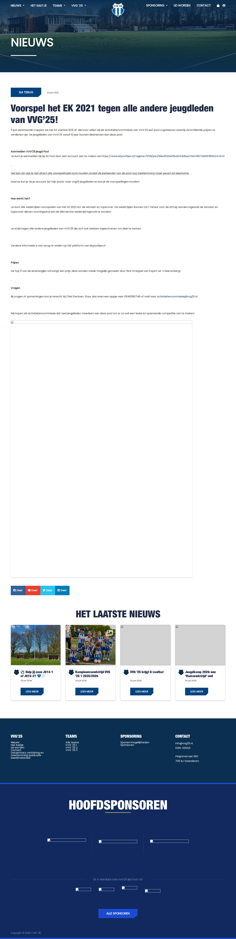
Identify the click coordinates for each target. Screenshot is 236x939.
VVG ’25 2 (72, 747)
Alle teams (72, 742)
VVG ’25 (77, 6)
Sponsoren (127, 745)
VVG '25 (36, 933)
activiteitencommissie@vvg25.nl (177, 296)
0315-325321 (182, 748)
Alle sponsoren (118, 913)
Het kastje (39, 6)
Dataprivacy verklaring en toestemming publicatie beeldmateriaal (27, 755)
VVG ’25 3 (72, 750)
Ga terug (26, 92)
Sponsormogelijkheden (134, 742)
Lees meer (32, 691)
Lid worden (182, 5)
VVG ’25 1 (71, 745)
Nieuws (16, 6)
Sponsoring (155, 5)
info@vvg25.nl (184, 743)
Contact (204, 5)
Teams (58, 6)
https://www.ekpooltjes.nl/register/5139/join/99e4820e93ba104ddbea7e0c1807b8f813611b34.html (162, 156)
